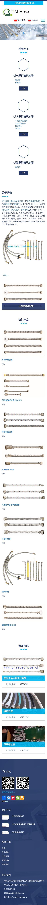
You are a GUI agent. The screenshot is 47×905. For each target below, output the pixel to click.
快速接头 (18, 126)
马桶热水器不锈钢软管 (10, 505)
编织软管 (5, 592)
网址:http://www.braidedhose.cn (15, 897)
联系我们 (5, 864)
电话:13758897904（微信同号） (15, 885)
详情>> (5, 275)
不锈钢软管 (6, 539)
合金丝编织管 (20, 123)
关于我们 (5, 852)
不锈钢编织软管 (8, 469)
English (34, 20)
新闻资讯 (5, 860)
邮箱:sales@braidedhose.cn (13, 893)
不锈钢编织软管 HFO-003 (12, 400)
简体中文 (21, 20)
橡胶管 (17, 83)
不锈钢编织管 (7, 360)
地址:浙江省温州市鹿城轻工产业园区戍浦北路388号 (23, 881)
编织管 (17, 80)
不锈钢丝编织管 (21, 121)
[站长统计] (5, 801)
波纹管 (17, 129)
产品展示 (5, 856)
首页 (3, 848)
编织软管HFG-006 (9, 625)
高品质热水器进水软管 (15, 678)
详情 (23, 88)
